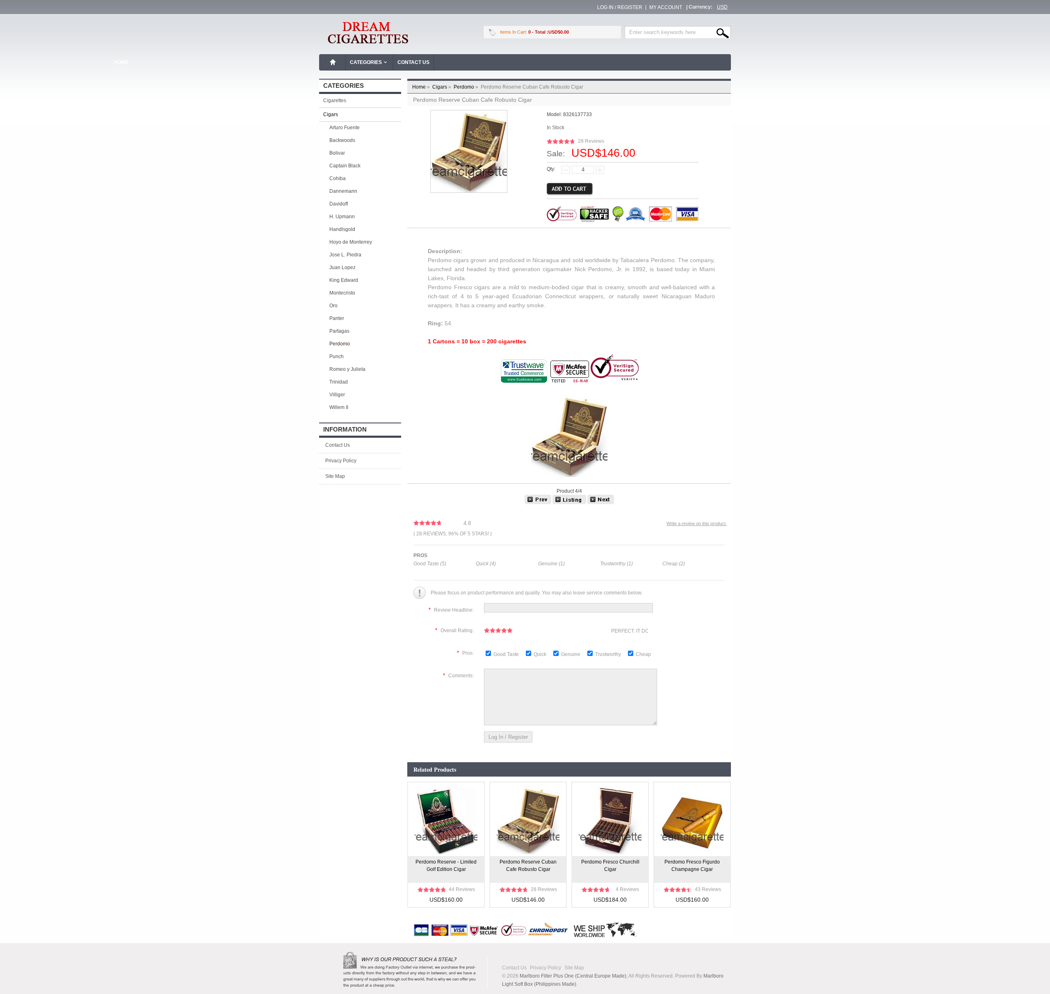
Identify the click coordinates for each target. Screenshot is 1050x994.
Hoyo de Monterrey (350, 242)
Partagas (339, 331)
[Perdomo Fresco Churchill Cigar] (600, 502)
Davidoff (338, 204)
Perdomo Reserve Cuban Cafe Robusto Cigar (528, 865)
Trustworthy (608, 654)
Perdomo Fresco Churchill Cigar (610, 865)
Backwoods (342, 140)
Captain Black (345, 166)
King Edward (343, 280)
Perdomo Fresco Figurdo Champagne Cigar (692, 865)
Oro (333, 305)
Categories (366, 62)
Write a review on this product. (697, 523)
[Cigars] (569, 502)
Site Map (335, 476)
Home (333, 62)
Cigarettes (334, 100)
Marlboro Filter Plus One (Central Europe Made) (573, 976)
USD (722, 7)
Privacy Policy (340, 461)
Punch (336, 356)
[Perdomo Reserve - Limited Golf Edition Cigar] (538, 502)
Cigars (442, 87)
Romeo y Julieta (347, 369)
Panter (336, 318)
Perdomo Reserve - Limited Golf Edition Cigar (446, 865)
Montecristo (342, 293)
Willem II (338, 407)
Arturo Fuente (344, 127)
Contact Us (413, 62)
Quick (540, 654)
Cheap (643, 654)
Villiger (337, 395)
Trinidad (338, 382)
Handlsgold (342, 229)
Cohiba (337, 178)
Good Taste (506, 654)
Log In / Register (619, 7)
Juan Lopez (342, 267)
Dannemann (343, 191)
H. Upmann (342, 216)
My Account (665, 7)
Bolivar (337, 153)
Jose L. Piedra (345, 255)
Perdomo (466, 87)
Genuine (571, 654)
